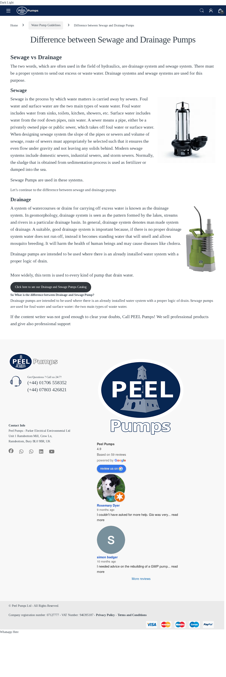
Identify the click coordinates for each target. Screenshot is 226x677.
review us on (109, 468)
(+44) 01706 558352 (47, 382)
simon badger (107, 557)
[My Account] (211, 10)
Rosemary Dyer (108, 505)
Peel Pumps (106, 444)
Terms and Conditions (132, 615)
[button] (9, 632)
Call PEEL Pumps (138, 316)
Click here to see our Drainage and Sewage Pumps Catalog (51, 287)
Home (14, 25)
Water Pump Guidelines (45, 25)
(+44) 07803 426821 (47, 389)
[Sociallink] (11, 450)
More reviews (141, 578)
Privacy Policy (105, 615)
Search (201, 10)
